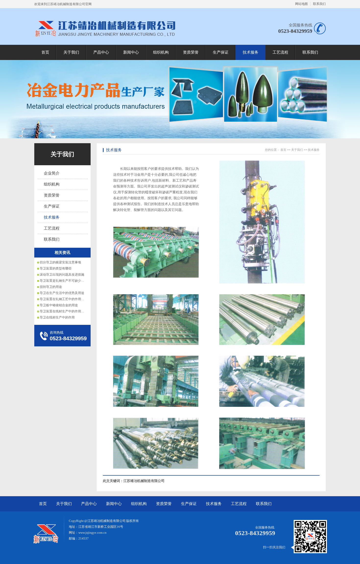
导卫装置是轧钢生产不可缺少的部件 (65, 280)
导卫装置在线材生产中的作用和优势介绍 (68, 311)
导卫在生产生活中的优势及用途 (62, 293)
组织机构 (161, 52)
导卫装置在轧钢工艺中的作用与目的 (65, 299)
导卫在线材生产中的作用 (57, 317)
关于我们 (71, 52)
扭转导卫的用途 (51, 287)
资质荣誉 (191, 52)
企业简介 (52, 173)
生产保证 (220, 52)
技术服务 (250, 52)
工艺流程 (280, 52)
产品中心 (101, 52)
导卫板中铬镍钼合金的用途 (59, 305)
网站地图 (301, 4)
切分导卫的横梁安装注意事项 (60, 262)
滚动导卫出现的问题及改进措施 (62, 274)
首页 (45, 52)
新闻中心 (131, 52)
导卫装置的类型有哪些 (56, 268)
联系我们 (319, 4)
